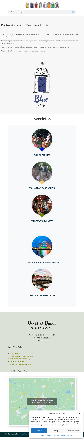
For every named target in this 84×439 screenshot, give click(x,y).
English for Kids (42, 155)
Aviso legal (69, 435)
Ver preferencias (73, 431)
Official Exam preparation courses (21, 364)
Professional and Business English (21, 359)
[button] (80, 413)
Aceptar (39, 431)
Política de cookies (45, 435)
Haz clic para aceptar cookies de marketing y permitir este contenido (42, 401)
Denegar (56, 431)
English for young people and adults (21, 356)
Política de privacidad (58, 435)
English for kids (15, 353)
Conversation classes (17, 361)
